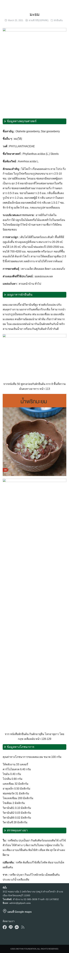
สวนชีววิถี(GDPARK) (38, 20)
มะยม (35, 14)
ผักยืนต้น (58, 20)
